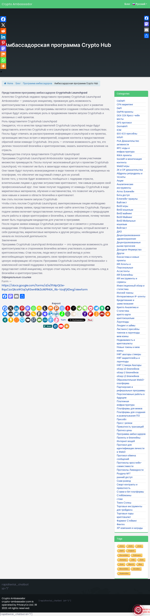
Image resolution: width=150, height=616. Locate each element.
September (124, 573)
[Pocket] (90, 308)
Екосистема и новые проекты (128, 258)
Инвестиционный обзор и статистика (130, 287)
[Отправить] (146, 36)
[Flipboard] (90, 313)
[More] (66, 326)
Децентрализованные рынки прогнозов (129, 244)
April (121, 551)
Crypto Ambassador (17, 4)
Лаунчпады (123, 322)
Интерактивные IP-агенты (131, 296)
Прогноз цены (124, 430)
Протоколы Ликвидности (130, 470)
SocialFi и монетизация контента (129, 160)
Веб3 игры (122, 206)
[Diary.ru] (73, 313)
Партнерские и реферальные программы (131, 388)
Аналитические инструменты (125, 186)
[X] (10, 308)
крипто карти (124, 314)
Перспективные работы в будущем (131, 396)
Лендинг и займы (126, 325)
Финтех (121, 524)
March (131, 564)
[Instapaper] (79, 313)
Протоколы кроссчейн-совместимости (129, 464)
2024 (122, 546)
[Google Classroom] (39, 308)
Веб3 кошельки (125, 209)
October (136, 569)
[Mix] (50, 308)
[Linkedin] (16, 308)
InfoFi (120, 137)
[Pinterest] (22, 308)
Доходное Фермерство (129, 249)
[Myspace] (10, 313)
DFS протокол (124, 122)
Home (10, 83)
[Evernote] (84, 308)
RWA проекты (124, 155)
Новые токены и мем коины (128, 348)
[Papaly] (22, 319)
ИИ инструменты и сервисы (127, 280)
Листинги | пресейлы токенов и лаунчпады (128, 330)
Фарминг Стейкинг (127, 520)
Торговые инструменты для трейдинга (129, 508)
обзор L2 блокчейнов (128, 376)
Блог (127, 4)
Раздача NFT (124, 473)
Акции (120, 180)
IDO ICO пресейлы (127, 133)
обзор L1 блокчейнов (128, 372)
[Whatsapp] (33, 308)
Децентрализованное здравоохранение (128, 237)
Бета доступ (123, 195)
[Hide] (1, 72)
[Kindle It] (44, 308)
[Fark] (39, 313)
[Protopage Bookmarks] (44, 313)
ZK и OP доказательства (130, 170)
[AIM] (62, 313)
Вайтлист (122, 202)
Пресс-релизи (124, 423)
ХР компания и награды (130, 528)
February (137, 555)
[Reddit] (3, 31)
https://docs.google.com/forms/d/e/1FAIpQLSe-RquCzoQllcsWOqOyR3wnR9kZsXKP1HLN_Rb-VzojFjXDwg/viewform (45, 287)
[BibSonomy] (73, 308)
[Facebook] (4, 308)
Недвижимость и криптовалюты (126, 341)
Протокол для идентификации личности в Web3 (130, 448)
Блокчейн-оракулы (127, 199)
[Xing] (5, 319)
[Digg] (55, 326)
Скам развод (124, 481)
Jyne (122, 564)
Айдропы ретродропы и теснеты (129, 175)
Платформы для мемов (129, 408)
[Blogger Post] (67, 313)
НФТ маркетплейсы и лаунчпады (128, 359)
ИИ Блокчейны (125, 275)
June (142, 560)
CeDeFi (121, 101)
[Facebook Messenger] (4, 313)
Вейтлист (122, 228)
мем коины (123, 336)
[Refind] (50, 319)
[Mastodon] (27, 308)
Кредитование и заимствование (125, 301)
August (131, 551)
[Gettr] (67, 308)
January (123, 560)
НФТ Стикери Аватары (129, 365)
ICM (119, 130)
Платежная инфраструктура (125, 403)
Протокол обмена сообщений (126, 457)
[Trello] (50, 313)
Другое (120, 253)
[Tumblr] (22, 313)
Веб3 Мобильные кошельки (126, 222)
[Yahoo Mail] (84, 313)
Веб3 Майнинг (124, 217)
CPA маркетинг (125, 104)
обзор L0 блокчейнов (128, 369)
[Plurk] (56, 308)
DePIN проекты (125, 112)
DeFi (119, 108)
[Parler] (27, 313)
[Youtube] (61, 326)
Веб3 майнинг (124, 213)
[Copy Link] (33, 313)
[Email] (39, 319)
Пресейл (121, 419)
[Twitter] (16, 313)
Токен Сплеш (124, 502)
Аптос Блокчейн (125, 191)
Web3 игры (123, 166)
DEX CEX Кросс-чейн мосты (128, 117)
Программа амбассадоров (37, 83)
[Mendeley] (102, 313)
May (140, 564)
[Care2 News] (79, 308)
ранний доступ (125, 477)
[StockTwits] (33, 319)
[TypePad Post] (27, 319)
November (124, 569)
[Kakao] (10, 319)
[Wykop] (56, 313)
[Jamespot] (96, 313)
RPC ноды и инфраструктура (125, 149)
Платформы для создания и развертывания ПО (131, 414)
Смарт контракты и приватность (127, 486)
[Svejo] (56, 319)
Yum (63, 319)
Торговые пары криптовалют (125, 515)
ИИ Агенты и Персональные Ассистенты (125, 267)
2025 (130, 546)
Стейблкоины (124, 495)
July (133, 560)
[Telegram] (96, 308)
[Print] (107, 313)
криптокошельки (125, 318)
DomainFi (122, 126)
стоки (120, 499)
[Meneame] (16, 319)
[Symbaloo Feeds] (62, 308)
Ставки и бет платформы (130, 491)
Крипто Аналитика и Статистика (127, 309)
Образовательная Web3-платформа (131, 381)
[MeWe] (45, 319)
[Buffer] (107, 308)
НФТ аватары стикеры (129, 354)
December (124, 555)
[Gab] (102, 308)
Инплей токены (125, 293)
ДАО (119, 231)
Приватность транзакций (130, 426)
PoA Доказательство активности (128, 142)
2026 (139, 546)
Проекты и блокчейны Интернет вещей (128, 439)
